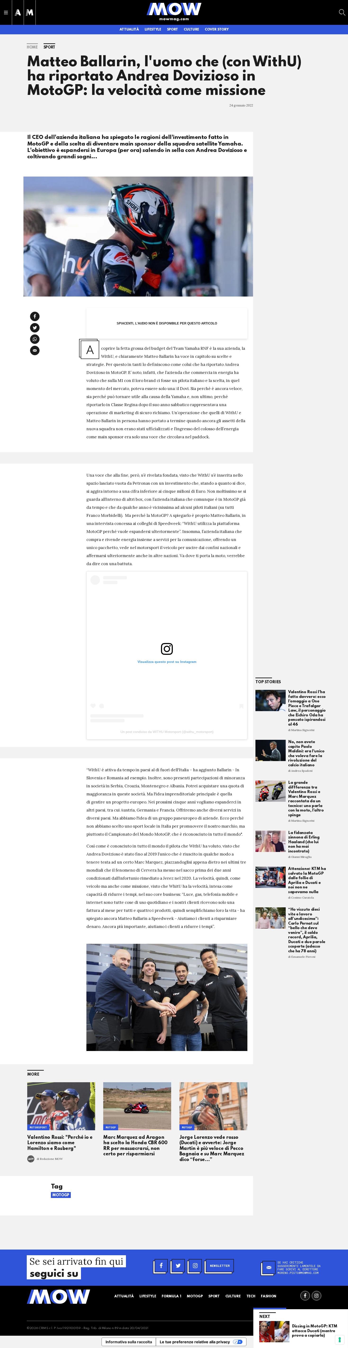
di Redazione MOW (50, 1159)
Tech (250, 1296)
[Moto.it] (30, 12)
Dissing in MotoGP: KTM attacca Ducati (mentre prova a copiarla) (314, 1331)
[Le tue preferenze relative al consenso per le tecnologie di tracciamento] (339, 1339)
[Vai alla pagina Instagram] (316, 1295)
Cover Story (216, 29)
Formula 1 (171, 1296)
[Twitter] (178, 1265)
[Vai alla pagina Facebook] (305, 1295)
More (33, 1075)
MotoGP (111, 1127)
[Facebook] (161, 1265)
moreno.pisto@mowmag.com (298, 1273)
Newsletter (220, 1266)
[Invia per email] (35, 350)
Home (32, 47)
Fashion (268, 1296)
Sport (172, 29)
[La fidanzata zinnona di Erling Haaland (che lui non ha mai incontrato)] (270, 841)
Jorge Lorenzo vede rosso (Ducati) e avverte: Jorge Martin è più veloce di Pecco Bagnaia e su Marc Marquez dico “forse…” (211, 1148)
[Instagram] (195, 1265)
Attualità (129, 29)
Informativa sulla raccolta (129, 1341)
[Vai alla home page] (174, 9)
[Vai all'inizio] (58, 1297)
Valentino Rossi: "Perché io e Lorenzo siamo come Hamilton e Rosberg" (60, 1143)
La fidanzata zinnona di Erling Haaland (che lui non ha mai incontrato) (304, 842)
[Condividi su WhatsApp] (35, 339)
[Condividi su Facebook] (35, 316)
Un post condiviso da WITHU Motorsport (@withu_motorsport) (167, 732)
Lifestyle (153, 29)
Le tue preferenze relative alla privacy (195, 1341)
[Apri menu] (6, 12)
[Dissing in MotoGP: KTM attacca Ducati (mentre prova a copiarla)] (274, 1331)
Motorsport (38, 1127)
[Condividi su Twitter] (35, 328)
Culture (191, 29)
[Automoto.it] (18, 12)
